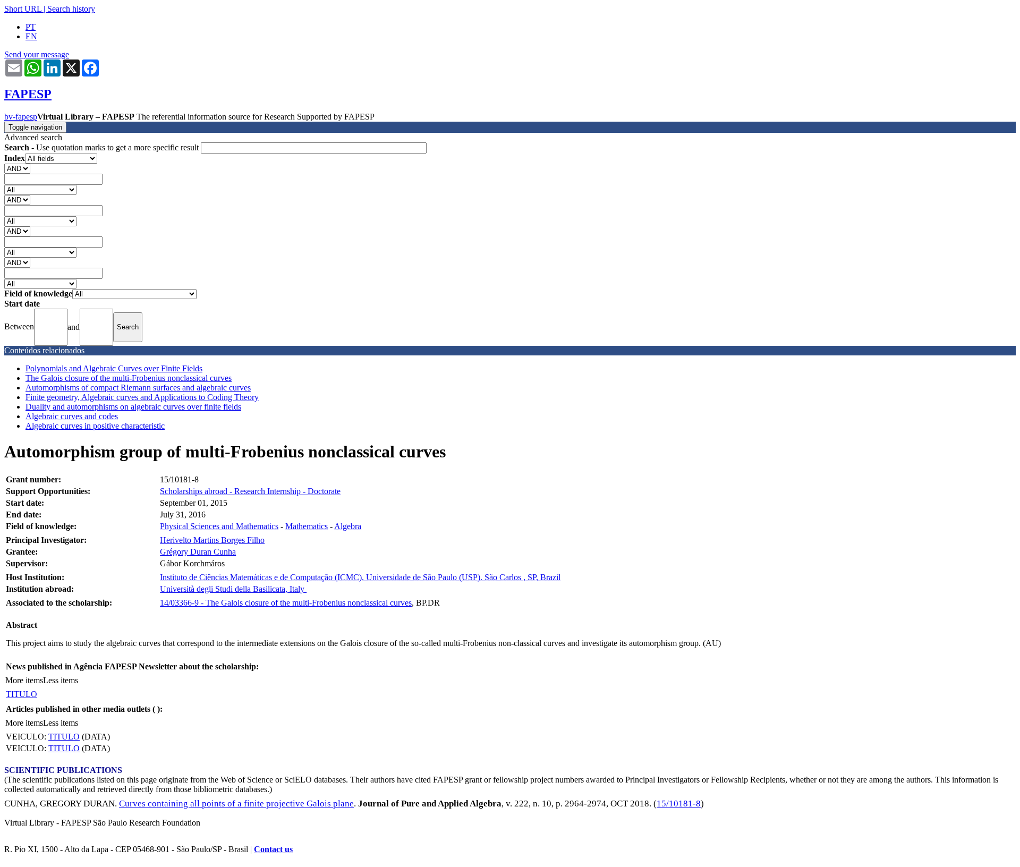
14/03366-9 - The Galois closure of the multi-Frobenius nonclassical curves (286, 602)
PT (31, 26)
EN (31, 36)
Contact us (273, 849)
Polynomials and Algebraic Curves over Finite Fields (114, 368)
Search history (71, 8)
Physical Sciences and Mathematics (219, 526)
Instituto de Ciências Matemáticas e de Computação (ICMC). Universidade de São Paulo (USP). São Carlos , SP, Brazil (360, 577)
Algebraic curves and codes (72, 416)
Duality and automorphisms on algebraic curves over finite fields (133, 406)
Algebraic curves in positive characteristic (95, 425)
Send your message (36, 54)
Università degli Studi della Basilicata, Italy (233, 588)
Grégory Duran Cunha (198, 551)
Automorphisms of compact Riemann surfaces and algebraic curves (138, 387)
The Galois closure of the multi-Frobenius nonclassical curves (129, 377)
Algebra (347, 526)
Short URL (22, 8)
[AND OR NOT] (17, 168)
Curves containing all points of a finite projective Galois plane (236, 803)
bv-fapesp (20, 116)
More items (24, 680)
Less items (60, 680)
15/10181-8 (679, 803)
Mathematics (306, 526)
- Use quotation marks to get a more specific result (102, 147)
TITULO (21, 694)
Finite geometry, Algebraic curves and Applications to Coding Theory (142, 397)
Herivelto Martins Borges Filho (212, 540)
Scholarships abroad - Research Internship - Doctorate (250, 491)
